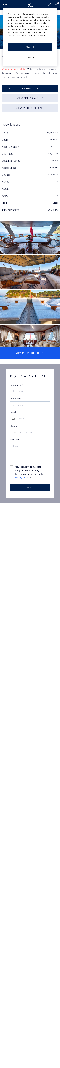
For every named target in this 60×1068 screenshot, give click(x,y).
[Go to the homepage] (30, 5)
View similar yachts (30, 98)
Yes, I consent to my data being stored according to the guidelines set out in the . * (29, 472)
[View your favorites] (48, 5)
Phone (13, 426)
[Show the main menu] (5, 5)
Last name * (16, 398)
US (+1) (15, 432)
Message (14, 439)
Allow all (30, 47)
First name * (16, 384)
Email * (13, 412)
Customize (30, 57)
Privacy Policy (22, 477)
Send (30, 487)
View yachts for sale (30, 107)
